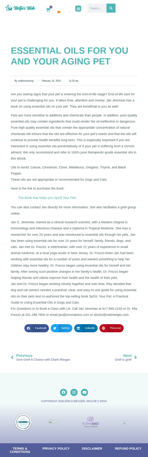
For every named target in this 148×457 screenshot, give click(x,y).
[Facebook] (63, 392)
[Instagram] (74, 392)
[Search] (111, 8)
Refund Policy (128, 448)
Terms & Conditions (20, 450)
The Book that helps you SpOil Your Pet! (47, 198)
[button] (78, 8)
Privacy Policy (56, 448)
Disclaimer (92, 448)
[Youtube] (84, 392)
